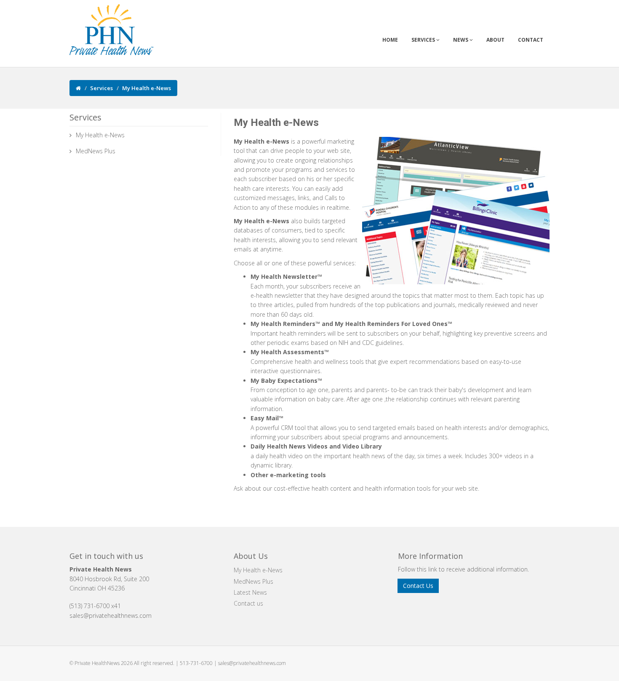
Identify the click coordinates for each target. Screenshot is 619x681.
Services (423, 39)
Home (390, 39)
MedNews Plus (95, 151)
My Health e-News (100, 135)
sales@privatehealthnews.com (252, 663)
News (461, 39)
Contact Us (418, 586)
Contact (530, 39)
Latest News (250, 592)
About (495, 39)
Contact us (248, 603)
